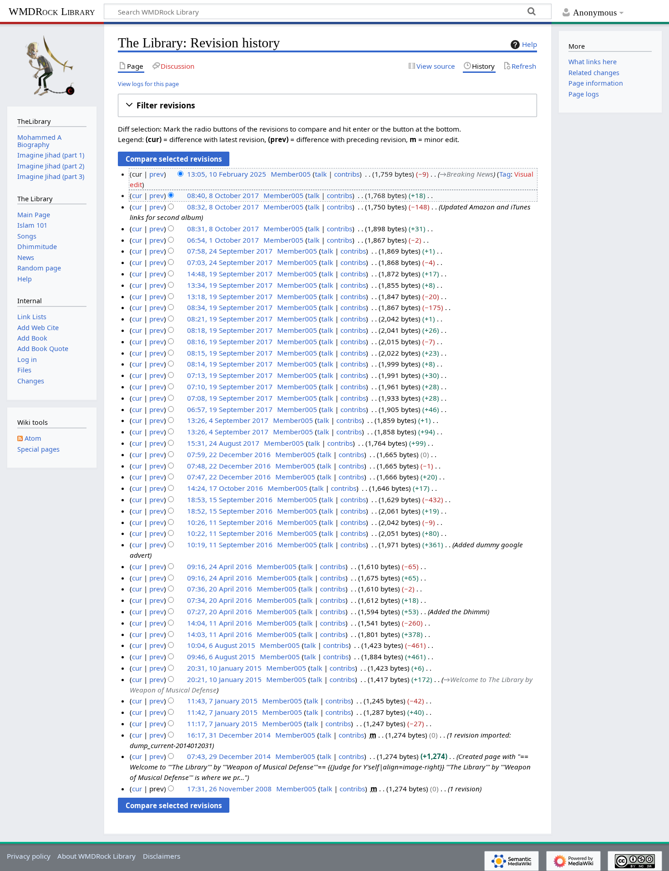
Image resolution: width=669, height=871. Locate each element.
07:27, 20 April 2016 (219, 611)
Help (529, 44)
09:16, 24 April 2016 (219, 566)
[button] (327, 105)
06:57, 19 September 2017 (230, 409)
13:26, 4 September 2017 (228, 420)
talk (321, 173)
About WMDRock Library (96, 856)
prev (156, 173)
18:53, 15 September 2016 (230, 499)
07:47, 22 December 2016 (229, 476)
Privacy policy (29, 856)
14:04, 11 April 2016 (219, 622)
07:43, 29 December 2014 (229, 756)
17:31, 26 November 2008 (229, 788)
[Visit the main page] (52, 64)
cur (137, 195)
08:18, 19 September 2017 (230, 330)
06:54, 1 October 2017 (223, 239)
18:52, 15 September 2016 (230, 510)
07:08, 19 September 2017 (230, 397)
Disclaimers (161, 856)
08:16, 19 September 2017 (230, 341)
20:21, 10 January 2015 (224, 679)
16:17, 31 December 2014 (229, 734)
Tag (505, 173)
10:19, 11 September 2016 (230, 544)
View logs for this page (148, 84)
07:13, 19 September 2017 (230, 375)
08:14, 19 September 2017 (230, 363)
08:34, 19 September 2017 (230, 307)
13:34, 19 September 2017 (230, 285)
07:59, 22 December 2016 (229, 454)
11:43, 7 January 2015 (222, 700)
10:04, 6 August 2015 (221, 645)
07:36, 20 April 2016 (219, 588)
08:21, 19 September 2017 (230, 318)
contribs (347, 173)
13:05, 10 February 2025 (226, 173)
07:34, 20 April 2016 (219, 600)
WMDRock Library (52, 11)
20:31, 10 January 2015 (224, 667)
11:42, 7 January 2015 (222, 712)
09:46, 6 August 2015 (221, 656)
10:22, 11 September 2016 (230, 533)
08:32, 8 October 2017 (223, 206)
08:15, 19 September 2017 (230, 352)
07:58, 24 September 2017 (230, 250)
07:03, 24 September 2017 (230, 262)
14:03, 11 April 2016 (219, 634)
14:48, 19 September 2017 (230, 273)
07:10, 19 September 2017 (230, 386)
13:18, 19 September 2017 (230, 296)
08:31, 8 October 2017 (223, 228)
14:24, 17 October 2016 (225, 488)
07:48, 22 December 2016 (229, 465)
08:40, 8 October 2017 (223, 195)
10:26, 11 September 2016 (230, 522)
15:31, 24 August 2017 (223, 443)
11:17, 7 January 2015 (222, 723)
